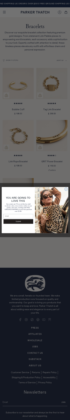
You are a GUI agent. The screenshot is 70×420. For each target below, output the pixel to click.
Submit (18, 221)
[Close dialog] (66, 189)
